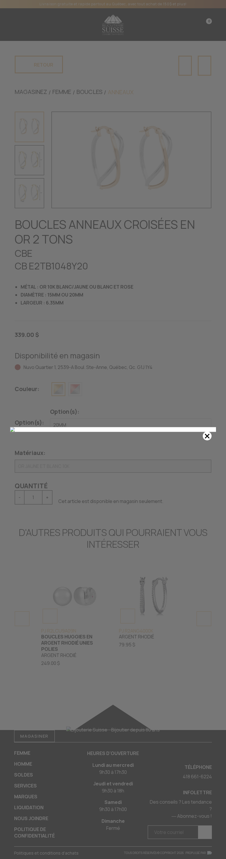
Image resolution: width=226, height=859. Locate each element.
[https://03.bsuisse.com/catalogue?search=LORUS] (113, 429)
